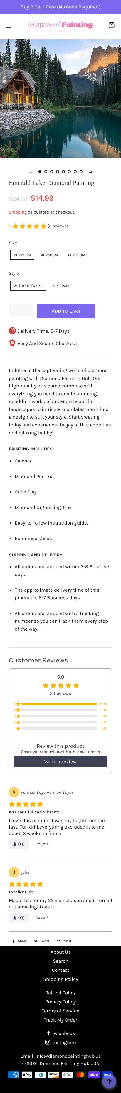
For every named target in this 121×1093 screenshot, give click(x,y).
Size (13, 242)
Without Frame (28, 286)
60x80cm (76, 255)
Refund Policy (60, 992)
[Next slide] (90, 171)
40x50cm (49, 255)
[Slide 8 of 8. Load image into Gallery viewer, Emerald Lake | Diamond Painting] (81, 172)
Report (42, 843)
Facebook (63, 1033)
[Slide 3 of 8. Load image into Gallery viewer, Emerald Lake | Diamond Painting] (52, 172)
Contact (60, 970)
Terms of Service (60, 1011)
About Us (61, 952)
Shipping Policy (60, 979)
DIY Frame (62, 286)
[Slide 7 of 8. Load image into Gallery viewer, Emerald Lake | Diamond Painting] (75, 172)
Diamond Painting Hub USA (69, 1063)
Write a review (60, 761)
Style (14, 273)
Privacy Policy (60, 1002)
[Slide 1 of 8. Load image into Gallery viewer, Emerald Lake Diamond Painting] (40, 172)
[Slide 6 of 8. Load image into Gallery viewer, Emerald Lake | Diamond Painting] (69, 172)
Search (60, 961)
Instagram (63, 1042)
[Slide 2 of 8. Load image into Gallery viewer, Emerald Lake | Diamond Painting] (46, 172)
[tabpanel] (60, 98)
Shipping (18, 212)
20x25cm (22, 255)
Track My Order (60, 1020)
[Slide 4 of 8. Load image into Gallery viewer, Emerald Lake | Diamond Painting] (57, 172)
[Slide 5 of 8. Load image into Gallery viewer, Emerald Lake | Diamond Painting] (63, 172)
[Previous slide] (30, 171)
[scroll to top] (109, 1081)
